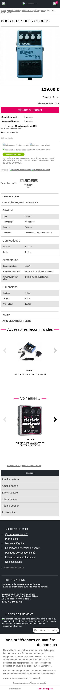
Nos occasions (13, 561)
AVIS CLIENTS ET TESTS (16, 321)
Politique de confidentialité (20, 552)
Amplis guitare (10, 479)
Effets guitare (10, 492)
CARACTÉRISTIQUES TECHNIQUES (20, 202)
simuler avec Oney (13, 154)
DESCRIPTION (10, 196)
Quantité (47, 97)
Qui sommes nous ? (16, 534)
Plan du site (12, 539)
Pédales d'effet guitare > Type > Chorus (24, 466)
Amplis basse (10, 485)
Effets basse (9, 499)
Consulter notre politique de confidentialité (21, 678)
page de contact (40, 587)
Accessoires (9, 512)
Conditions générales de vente (22, 548)
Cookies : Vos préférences (20, 557)
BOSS (6, 21)
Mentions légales (14, 543)
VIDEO (6, 314)
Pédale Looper (10, 505)
